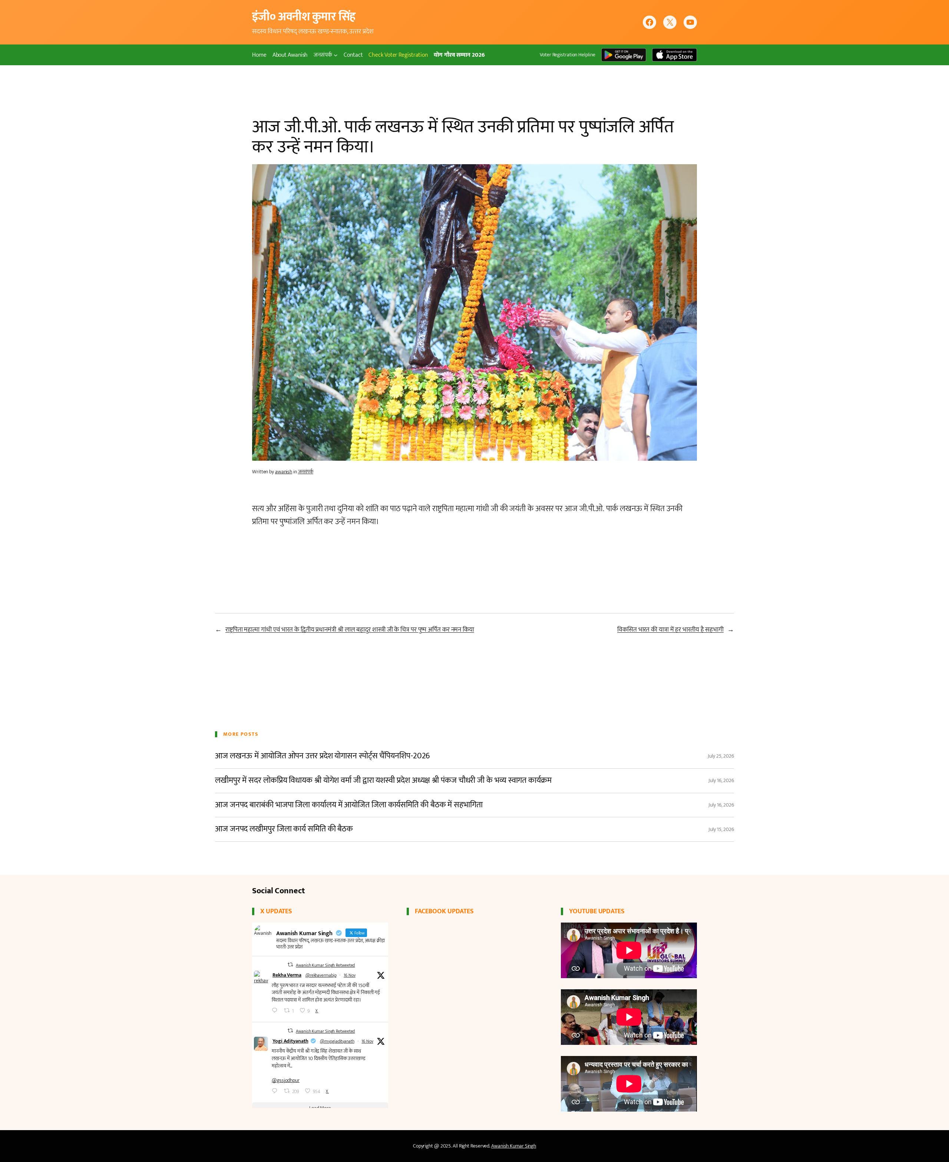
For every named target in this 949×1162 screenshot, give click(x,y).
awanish (283, 471)
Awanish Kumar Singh (513, 1146)
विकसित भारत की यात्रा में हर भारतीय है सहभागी (670, 629)
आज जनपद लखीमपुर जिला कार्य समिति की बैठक (284, 829)
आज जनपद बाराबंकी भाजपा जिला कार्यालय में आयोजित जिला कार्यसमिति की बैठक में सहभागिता (349, 805)
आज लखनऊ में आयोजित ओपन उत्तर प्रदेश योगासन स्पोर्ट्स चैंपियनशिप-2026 (322, 756)
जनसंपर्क (306, 471)
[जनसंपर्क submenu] (336, 55)
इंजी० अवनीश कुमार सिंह (304, 17)
